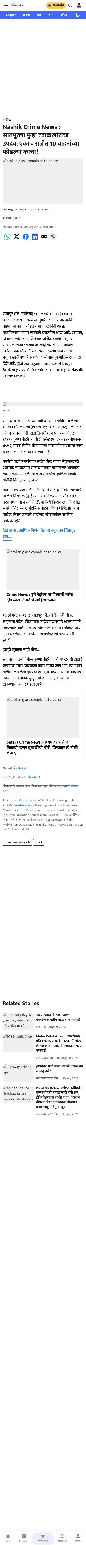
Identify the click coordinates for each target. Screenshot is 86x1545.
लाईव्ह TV (62, 1541)
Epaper (11, 14)
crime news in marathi (17, 842)
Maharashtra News (21, 805)
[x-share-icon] (16, 239)
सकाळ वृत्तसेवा (12, 218)
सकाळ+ (78, 1541)
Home (8, 1541)
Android (13, 829)
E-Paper (23, 1541)
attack (38, 842)
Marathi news (28, 800)
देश (39, 14)
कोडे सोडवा (33, 777)
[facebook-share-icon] (25, 239)
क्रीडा (64, 14)
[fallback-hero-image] (18, 1021)
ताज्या (26, 14)
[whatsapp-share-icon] (7, 239)
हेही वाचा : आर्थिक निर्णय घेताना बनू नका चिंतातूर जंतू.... (39, 533)
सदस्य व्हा (21, 768)
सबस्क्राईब (58, 5)
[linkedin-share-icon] (35, 239)
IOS (27, 829)
